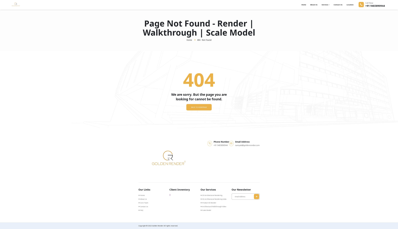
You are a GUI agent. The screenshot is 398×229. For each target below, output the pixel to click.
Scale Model (206, 210)
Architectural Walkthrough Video (214, 206)
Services (325, 5)
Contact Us (338, 5)
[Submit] (256, 196)
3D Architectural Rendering (212, 195)
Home (304, 5)
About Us (313, 5)
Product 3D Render (209, 203)
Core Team (144, 203)
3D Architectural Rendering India (214, 199)
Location (350, 5)
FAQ (141, 210)
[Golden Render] (18, 4)
